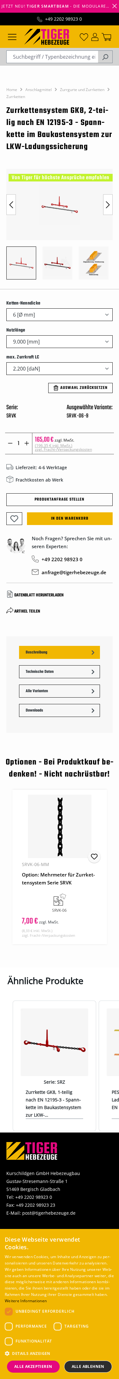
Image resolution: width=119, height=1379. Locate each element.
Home (11, 89)
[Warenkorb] (106, 36)
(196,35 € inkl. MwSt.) (63, 447)
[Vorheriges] (11, 204)
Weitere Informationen (26, 1300)
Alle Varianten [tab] (37, 691)
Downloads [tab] (34, 710)
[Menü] (12, 36)
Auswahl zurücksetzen (84, 388)
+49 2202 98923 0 (63, 19)
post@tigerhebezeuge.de (49, 1213)
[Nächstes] (108, 204)
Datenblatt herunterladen (38, 595)
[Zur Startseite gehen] (46, 36)
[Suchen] (105, 56)
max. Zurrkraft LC (22, 357)
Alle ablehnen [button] (88, 1366)
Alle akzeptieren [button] (33, 1366)
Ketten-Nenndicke (23, 303)
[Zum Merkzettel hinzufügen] (14, 519)
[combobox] (52, 56)
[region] (59, 227)
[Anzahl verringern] (10, 443)
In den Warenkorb (70, 518)
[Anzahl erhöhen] (27, 443)
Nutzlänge (15, 330)
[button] (59, 1353)
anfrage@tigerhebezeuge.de (74, 572)
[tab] (59, 652)
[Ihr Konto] (95, 36)
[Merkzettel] (84, 36)
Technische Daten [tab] (40, 672)
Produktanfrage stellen (59, 499)
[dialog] (59, 1304)
